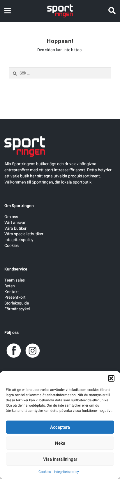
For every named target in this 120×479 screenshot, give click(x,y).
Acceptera (60, 427)
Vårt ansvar (15, 223)
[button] (111, 378)
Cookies (44, 471)
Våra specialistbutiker (23, 234)
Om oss (11, 217)
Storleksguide (16, 303)
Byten (9, 286)
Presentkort (15, 297)
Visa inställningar (60, 459)
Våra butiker (15, 228)
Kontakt (11, 292)
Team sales (14, 280)
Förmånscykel (17, 309)
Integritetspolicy (66, 471)
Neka (60, 443)
